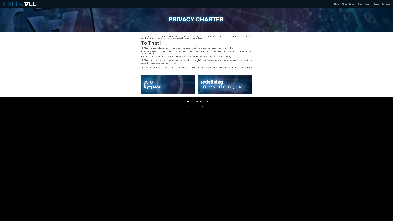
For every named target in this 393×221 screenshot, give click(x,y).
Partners (352, 4)
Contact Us (188, 101)
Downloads (386, 4)
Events (360, 4)
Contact (376, 4)
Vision (344, 4)
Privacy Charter (199, 101)
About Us (368, 4)
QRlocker (336, 4)
